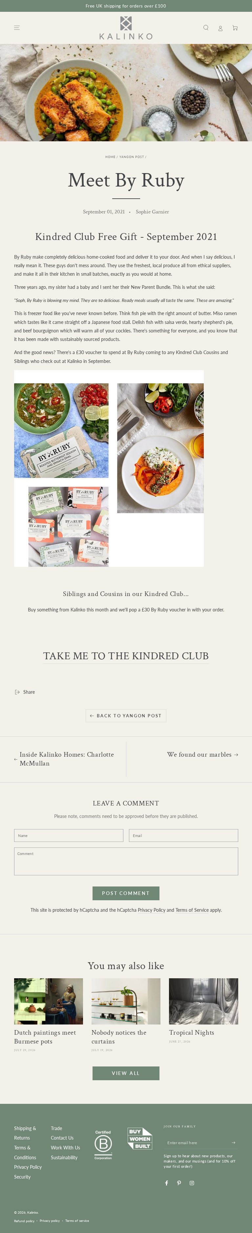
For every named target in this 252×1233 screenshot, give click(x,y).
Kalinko (32, 1212)
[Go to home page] (126, 28)
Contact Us (62, 1138)
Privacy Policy (151, 910)
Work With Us (65, 1147)
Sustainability (64, 1157)
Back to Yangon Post (129, 715)
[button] (206, 28)
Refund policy (24, 1221)
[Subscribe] (235, 1143)
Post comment (126, 893)
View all (126, 1073)
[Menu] (17, 28)
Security (22, 1177)
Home (110, 157)
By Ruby (22, 257)
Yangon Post (131, 157)
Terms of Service (192, 910)
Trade (56, 1128)
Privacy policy (50, 1221)
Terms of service (77, 1221)
